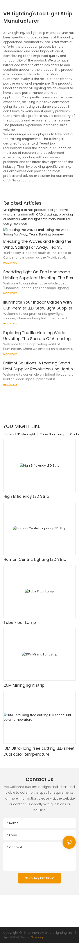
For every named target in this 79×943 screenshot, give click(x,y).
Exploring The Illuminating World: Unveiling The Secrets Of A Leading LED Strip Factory (37, 336)
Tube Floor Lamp (52, 434)
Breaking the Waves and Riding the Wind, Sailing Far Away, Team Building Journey (37, 244)
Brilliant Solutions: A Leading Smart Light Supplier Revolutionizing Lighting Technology (39, 366)
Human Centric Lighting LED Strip (35, 559)
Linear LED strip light (20, 434)
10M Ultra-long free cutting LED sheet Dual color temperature (39, 751)
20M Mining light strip (24, 685)
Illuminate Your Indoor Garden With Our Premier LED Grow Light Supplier (37, 305)
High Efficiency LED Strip (26, 496)
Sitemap (37, 937)
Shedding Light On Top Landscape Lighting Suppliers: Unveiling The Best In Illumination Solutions (39, 275)
